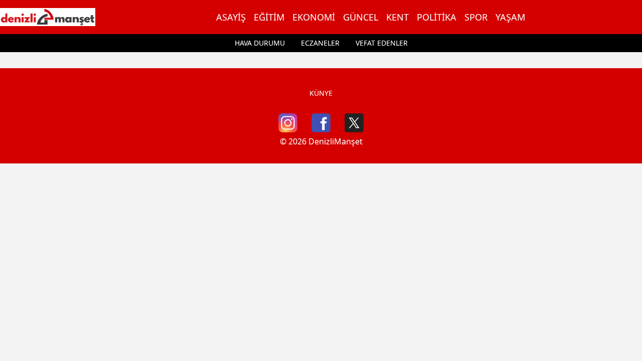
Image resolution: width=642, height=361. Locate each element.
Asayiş (231, 17)
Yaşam (510, 17)
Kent (397, 17)
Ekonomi (313, 17)
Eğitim (269, 17)
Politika (436, 17)
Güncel (360, 17)
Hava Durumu (260, 43)
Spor (476, 17)
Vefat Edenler (382, 43)
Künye (321, 93)
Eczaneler (320, 43)
